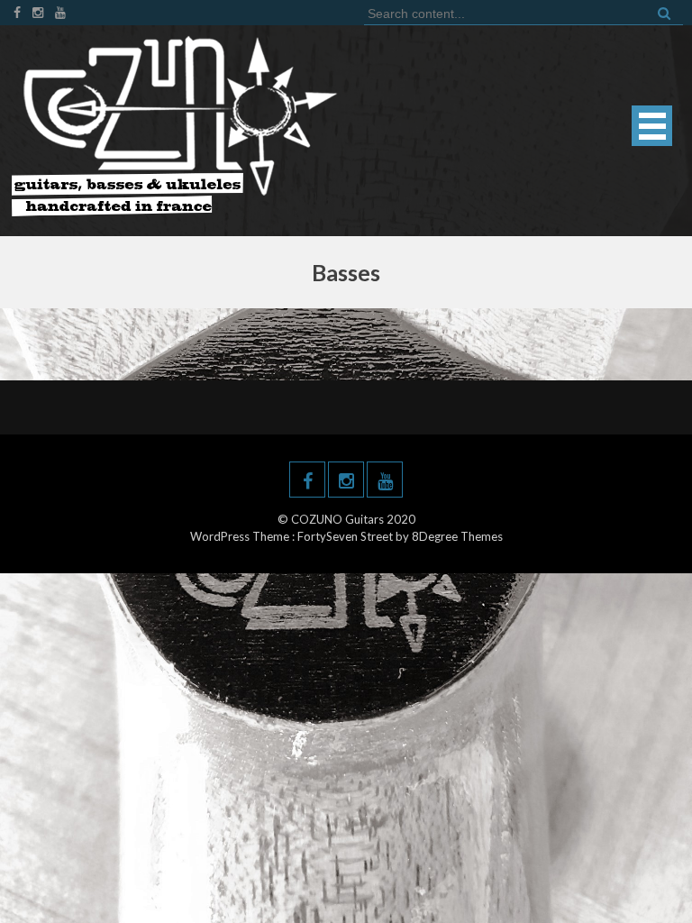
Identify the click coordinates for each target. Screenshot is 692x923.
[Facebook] (17, 12)
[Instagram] (38, 12)
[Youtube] (60, 12)
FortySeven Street (346, 536)
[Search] (662, 12)
